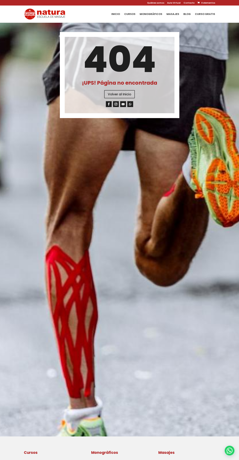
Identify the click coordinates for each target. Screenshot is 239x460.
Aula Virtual (174, 3)
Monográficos (151, 14)
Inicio (115, 14)
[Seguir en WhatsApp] (130, 104)
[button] (229, 450)
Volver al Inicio (119, 94)
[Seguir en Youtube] (123, 104)
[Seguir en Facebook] (109, 104)
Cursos (129, 14)
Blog (187, 14)
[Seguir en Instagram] (116, 104)
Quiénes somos (155, 3)
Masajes (172, 14)
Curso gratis (205, 14)
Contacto (189, 3)
